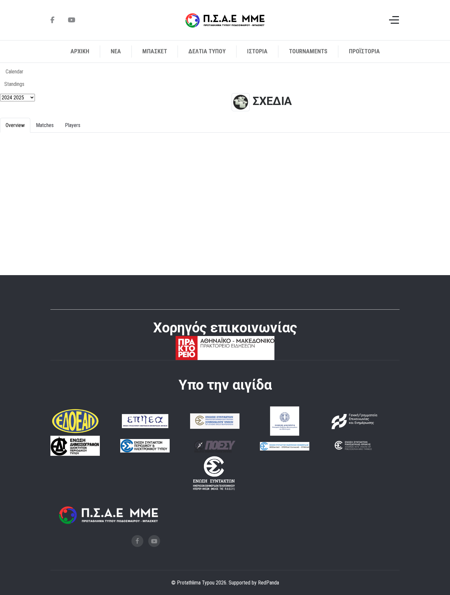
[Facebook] (52, 20)
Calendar (14, 71)
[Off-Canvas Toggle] (394, 20)
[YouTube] (71, 20)
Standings (14, 84)
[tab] (15, 125)
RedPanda (268, 583)
